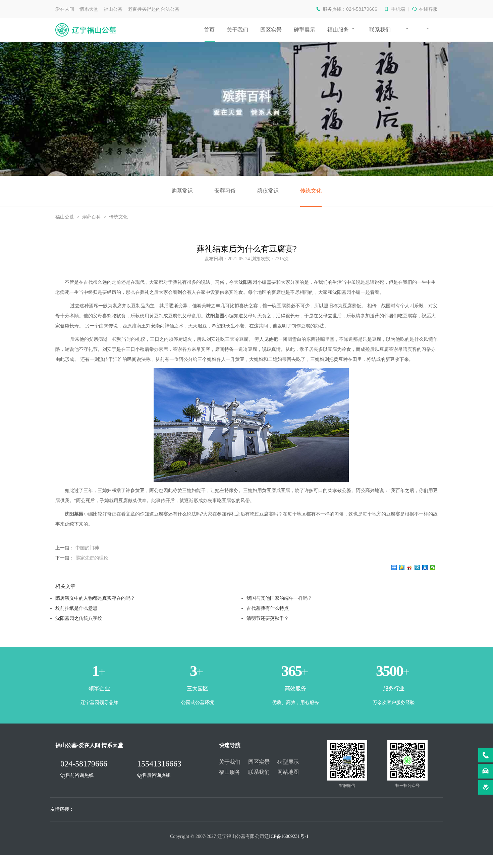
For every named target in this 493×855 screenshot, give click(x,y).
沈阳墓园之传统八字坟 (78, 618)
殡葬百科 (91, 216)
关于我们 (237, 30)
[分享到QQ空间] (402, 567)
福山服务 (338, 30)
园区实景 (271, 30)
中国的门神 (87, 547)
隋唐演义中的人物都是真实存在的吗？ (95, 598)
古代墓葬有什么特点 (267, 608)
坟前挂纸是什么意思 (76, 608)
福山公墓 (64, 216)
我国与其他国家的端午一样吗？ (279, 598)
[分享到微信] (433, 567)
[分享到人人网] (425, 567)
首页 (209, 30)
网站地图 (288, 772)
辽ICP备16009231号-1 (286, 836)
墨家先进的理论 (91, 557)
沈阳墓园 (247, 282)
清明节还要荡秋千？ (267, 618)
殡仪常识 (268, 191)
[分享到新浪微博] (410, 567)
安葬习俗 (225, 191)
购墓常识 (182, 191)
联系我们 (380, 30)
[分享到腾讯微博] (417, 567)
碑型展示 (304, 30)
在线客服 (428, 9)
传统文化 (311, 191)
